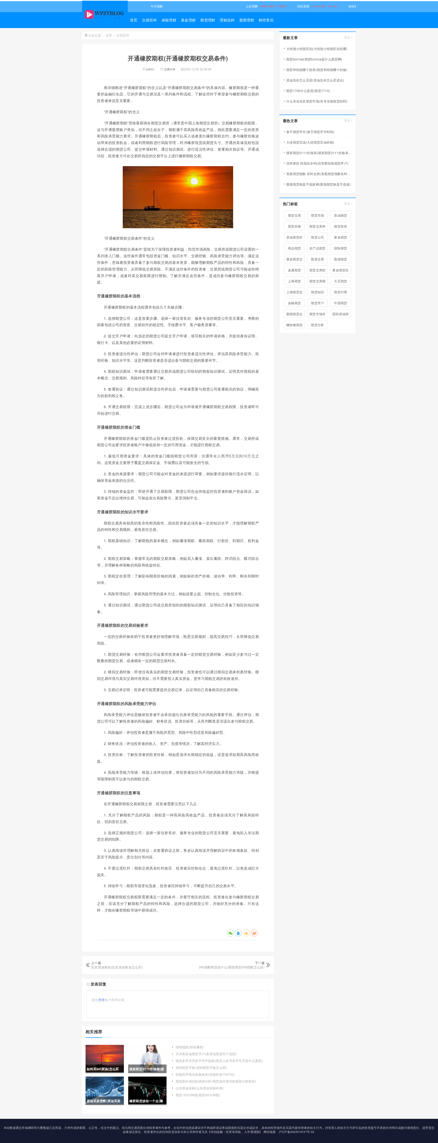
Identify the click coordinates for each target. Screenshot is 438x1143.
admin (149, 69)
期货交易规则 (317, 282)
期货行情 (340, 292)
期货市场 (317, 215)
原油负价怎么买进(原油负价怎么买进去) (315, 80)
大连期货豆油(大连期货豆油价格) (310, 142)
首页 (134, 20)
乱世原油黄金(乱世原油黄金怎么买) (117, 967)
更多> (348, 37)
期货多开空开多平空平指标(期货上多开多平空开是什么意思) (219, 1060)
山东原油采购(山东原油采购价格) (200, 1088)
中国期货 (340, 303)
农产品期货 (317, 248)
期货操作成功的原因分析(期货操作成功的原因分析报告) (216, 1081)
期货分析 (317, 324)
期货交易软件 (317, 271)
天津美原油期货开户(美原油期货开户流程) (206, 1053)
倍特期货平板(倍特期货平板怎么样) (201, 1067)
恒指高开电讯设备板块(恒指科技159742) (205, 1074)
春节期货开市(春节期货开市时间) (310, 131)
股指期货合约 (294, 315)
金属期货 (294, 270)
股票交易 (317, 259)
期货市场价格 (317, 315)
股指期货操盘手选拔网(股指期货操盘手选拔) (318, 184)
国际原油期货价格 (340, 315)
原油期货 (340, 215)
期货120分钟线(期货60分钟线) (198, 1095)
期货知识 (317, 292)
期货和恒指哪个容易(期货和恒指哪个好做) (316, 69)
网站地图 (269, 1132)
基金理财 (188, 20)
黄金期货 (340, 237)
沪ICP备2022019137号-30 (296, 1132)
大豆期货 (340, 281)
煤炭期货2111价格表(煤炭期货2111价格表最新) (319, 152)
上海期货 (294, 281)
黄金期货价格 (340, 271)
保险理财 (169, 20)
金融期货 (294, 303)
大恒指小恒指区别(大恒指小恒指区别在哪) (316, 48)
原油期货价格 (294, 238)
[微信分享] (230, 933)
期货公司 (317, 237)
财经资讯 (266, 20)
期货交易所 (317, 226)
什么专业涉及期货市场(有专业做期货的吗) (316, 101)
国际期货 (340, 248)
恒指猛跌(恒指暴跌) (190, 1047)
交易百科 (149, 20)
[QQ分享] (238, 933)
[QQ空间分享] (246, 933)
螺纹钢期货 (294, 324)
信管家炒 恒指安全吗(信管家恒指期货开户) (317, 163)
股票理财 (246, 20)
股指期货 (340, 259)
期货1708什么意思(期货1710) (308, 90)
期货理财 (207, 20)
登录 (101, 999)
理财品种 (227, 20)
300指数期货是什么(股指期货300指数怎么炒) (232, 967)
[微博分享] (254, 933)
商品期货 (294, 248)
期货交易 (294, 215)
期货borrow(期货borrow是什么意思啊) (314, 59)
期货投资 (340, 226)
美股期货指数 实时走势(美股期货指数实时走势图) (319, 173)
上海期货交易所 (294, 293)
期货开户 (317, 303)
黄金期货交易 (294, 260)
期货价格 (294, 226)
